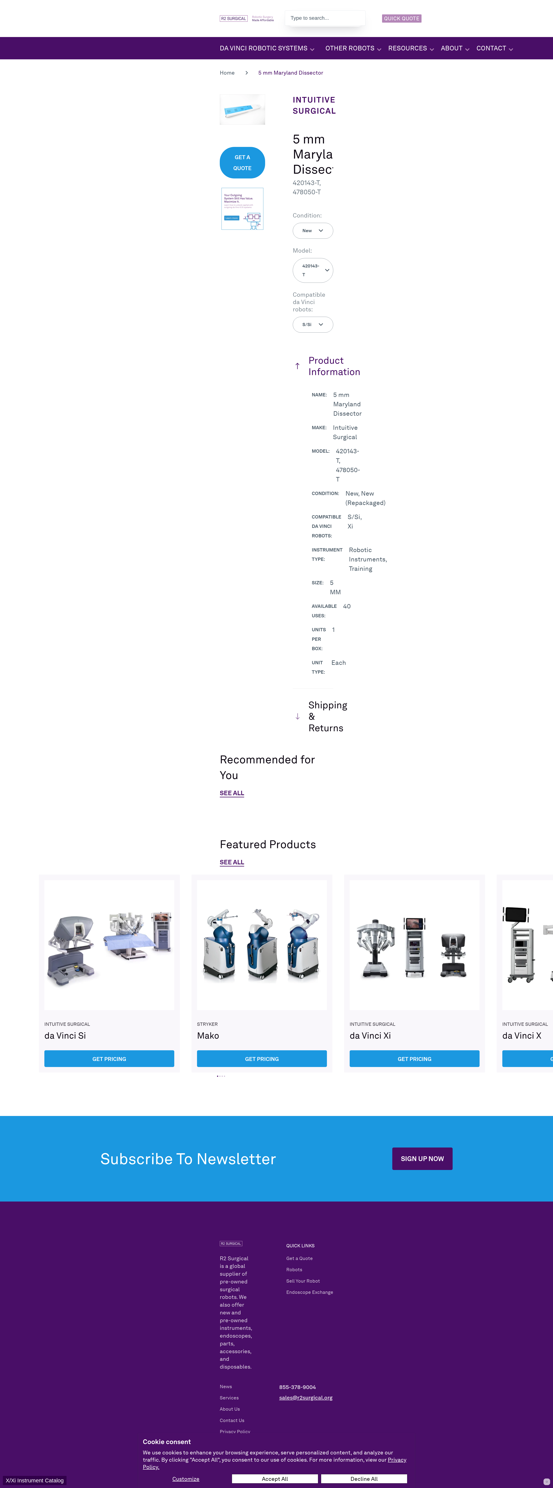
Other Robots (349, 48)
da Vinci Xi (414, 973)
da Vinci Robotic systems (263, 48)
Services (229, 1398)
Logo (247, 18)
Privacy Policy (235, 1431)
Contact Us (232, 1420)
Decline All (364, 1478)
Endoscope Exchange (309, 1292)
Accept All (275, 1478)
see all (232, 862)
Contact (491, 48)
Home (227, 72)
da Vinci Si (109, 973)
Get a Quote (299, 1258)
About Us (230, 1409)
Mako (262, 973)
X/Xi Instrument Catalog (35, 1480)
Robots (294, 1269)
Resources (407, 48)
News (226, 1386)
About (452, 48)
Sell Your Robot (303, 1281)
